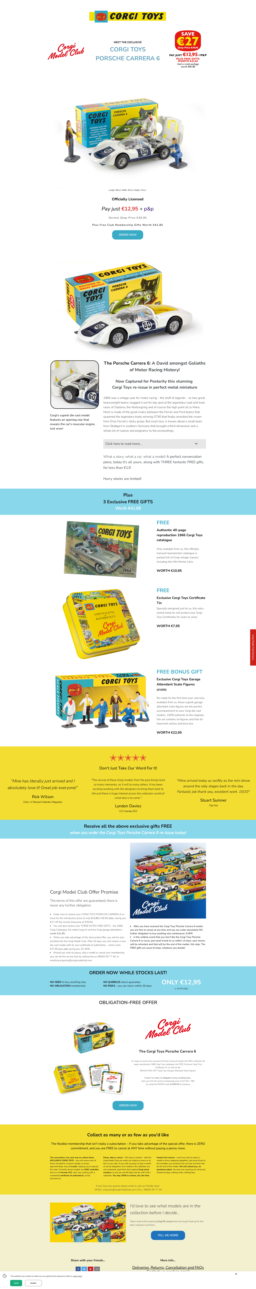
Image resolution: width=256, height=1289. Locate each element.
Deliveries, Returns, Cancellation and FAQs (168, 1267)
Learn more (77, 1276)
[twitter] (84, 1269)
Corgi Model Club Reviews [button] (253, 647)
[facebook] (78, 1269)
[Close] (245, 1274)
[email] (97, 1269)
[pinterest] (90, 1269)
